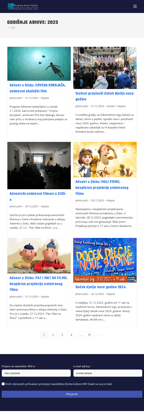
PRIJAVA (72, 394)
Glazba (111, 106)
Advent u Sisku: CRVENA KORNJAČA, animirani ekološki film (38, 88)
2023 (13, 27)
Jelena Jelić (16, 98)
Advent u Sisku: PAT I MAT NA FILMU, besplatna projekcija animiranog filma (39, 284)
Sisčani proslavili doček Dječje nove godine (105, 96)
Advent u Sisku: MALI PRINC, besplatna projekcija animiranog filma (102, 188)
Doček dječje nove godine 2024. (101, 287)
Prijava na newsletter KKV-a (18, 366)
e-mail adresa (81, 366)
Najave (45, 98)
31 (89, 335)
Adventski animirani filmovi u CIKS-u (38, 197)
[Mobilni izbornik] (135, 6)
